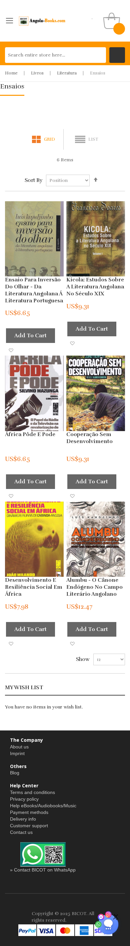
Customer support (29, 825)
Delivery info (23, 819)
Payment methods (29, 812)
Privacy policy (24, 799)
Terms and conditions (32, 792)
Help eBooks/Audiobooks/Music (43, 805)
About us (19, 746)
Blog (14, 772)
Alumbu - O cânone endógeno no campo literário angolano (94, 587)
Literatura (67, 73)
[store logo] (42, 21)
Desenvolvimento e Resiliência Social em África (33, 587)
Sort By (33, 180)
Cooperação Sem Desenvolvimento (89, 438)
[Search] (117, 55)
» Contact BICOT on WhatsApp (43, 869)
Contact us (21, 832)
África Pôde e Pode (30, 434)
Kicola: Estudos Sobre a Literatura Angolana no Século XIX (95, 286)
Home (11, 73)
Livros (37, 73)
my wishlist (92, 16)
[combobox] (55, 55)
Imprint (17, 753)
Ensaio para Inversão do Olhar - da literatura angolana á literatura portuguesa (34, 290)
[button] (11, 350)
